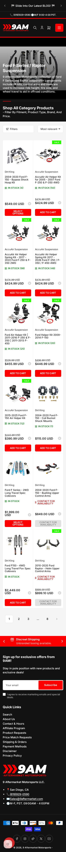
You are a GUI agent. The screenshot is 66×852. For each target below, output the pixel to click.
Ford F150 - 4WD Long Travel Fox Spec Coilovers (18, 568)
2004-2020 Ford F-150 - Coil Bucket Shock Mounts (46, 418)
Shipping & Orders (15, 742)
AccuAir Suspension (46, 171)
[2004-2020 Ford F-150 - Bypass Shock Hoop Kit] (18, 155)
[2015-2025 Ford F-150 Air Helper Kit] (18, 394)
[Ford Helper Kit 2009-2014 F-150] (48, 313)
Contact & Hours (13, 723)
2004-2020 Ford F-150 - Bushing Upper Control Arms (47, 492)
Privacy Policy (12, 755)
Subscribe (50, 684)
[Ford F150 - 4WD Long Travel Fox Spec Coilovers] (18, 544)
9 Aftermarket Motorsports (37, 847)
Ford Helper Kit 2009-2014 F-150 (48, 336)
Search (7, 714)
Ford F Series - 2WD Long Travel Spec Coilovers (17, 492)
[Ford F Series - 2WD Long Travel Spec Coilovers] (18, 468)
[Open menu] (59, 28)
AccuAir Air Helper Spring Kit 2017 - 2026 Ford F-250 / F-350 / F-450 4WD (47, 258)
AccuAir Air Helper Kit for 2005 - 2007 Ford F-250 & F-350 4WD (48, 179)
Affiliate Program (14, 728)
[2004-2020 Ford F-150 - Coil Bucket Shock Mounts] (48, 394)
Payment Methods (15, 746)
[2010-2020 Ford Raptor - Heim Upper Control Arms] (48, 544)
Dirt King (9, 171)
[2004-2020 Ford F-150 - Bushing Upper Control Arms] (48, 468)
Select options (17, 212)
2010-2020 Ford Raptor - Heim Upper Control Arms (47, 568)
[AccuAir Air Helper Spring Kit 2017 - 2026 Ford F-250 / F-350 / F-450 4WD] (48, 233)
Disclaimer (10, 751)
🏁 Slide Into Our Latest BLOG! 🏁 (33, 5)
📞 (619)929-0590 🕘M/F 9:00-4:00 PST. (33, 14)
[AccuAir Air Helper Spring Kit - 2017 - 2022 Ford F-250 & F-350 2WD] (18, 233)
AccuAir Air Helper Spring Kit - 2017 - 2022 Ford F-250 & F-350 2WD (17, 258)
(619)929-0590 (19, 794)
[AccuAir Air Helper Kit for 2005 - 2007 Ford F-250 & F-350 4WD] (48, 155)
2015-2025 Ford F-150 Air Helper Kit (16, 417)
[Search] (35, 28)
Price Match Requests (17, 737)
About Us (9, 719)
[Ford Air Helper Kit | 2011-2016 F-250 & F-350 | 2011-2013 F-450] (18, 313)
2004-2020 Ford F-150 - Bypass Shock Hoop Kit (16, 179)
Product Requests (14, 732)
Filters (14, 128)
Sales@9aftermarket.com (26, 799)
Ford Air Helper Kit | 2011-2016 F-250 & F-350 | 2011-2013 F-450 (18, 339)
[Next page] (57, 619)
